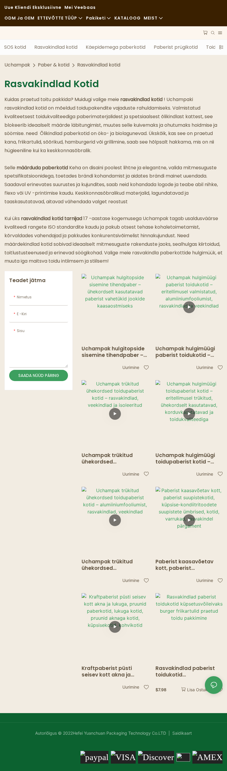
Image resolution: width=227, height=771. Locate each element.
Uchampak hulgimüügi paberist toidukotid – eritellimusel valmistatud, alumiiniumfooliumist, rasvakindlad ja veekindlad (185, 351)
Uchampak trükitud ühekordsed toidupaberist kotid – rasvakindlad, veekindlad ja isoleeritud (114, 458)
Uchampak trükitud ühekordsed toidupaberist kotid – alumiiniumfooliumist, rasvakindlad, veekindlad (114, 564)
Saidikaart (181, 733)
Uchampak (17, 64)
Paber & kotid (53, 64)
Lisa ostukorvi (201, 689)
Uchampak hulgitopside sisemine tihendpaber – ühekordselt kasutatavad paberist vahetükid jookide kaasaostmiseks (113, 351)
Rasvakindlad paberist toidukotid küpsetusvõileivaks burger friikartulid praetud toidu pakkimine (187, 671)
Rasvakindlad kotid (98, 64)
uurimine (130, 367)
